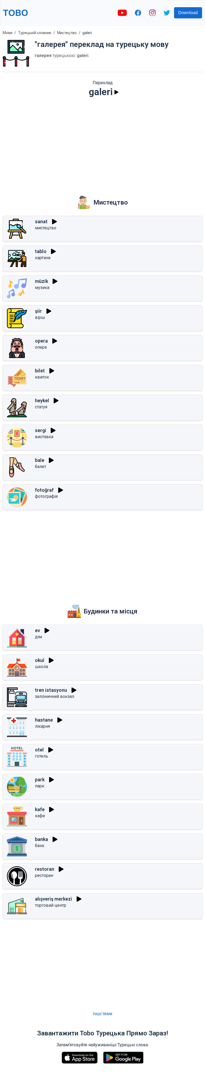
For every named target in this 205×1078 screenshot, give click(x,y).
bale (39, 460)
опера (41, 347)
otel (39, 749)
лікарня (42, 726)
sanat (41, 221)
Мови (7, 33)
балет (40, 466)
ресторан (44, 875)
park (40, 779)
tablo (40, 251)
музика (42, 287)
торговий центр (50, 905)
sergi (40, 430)
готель (41, 756)
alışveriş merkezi (53, 899)
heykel (42, 400)
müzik (41, 281)
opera (41, 341)
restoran (44, 869)
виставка (44, 436)
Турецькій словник (34, 33)
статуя (41, 406)
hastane (44, 720)
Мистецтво (67, 33)
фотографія (46, 496)
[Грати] (116, 92)
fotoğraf (44, 490)
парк (39, 785)
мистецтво (45, 227)
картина (42, 257)
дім (38, 636)
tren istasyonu (51, 690)
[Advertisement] (102, 142)
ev (37, 630)
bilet (40, 370)
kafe (40, 809)
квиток (42, 377)
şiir (38, 311)
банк (39, 845)
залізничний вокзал (54, 696)
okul (39, 660)
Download (188, 12)
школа (41, 666)
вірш (40, 317)
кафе (40, 815)
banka (41, 839)
